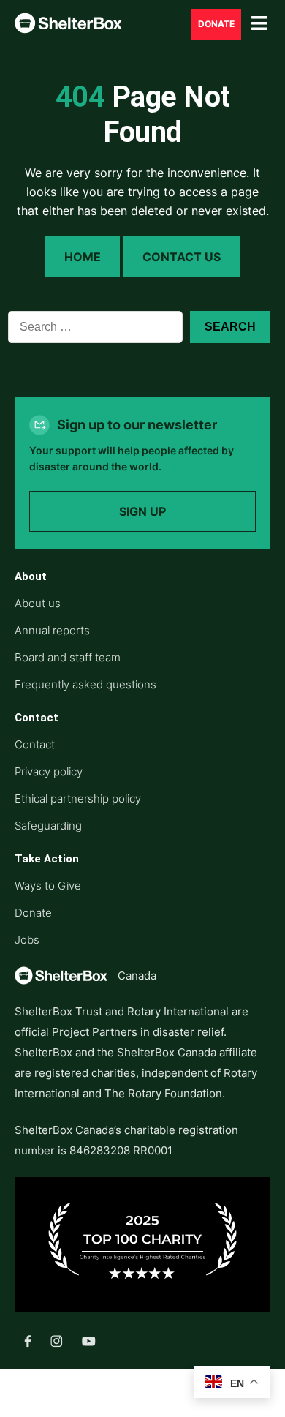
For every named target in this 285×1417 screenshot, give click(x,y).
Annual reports (52, 630)
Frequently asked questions (85, 684)
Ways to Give (48, 885)
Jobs (27, 940)
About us (38, 603)
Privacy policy (49, 771)
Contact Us (181, 256)
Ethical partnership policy (78, 798)
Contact (35, 744)
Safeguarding (48, 825)
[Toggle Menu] (259, 24)
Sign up (142, 511)
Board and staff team (68, 657)
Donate (216, 24)
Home (82, 256)
